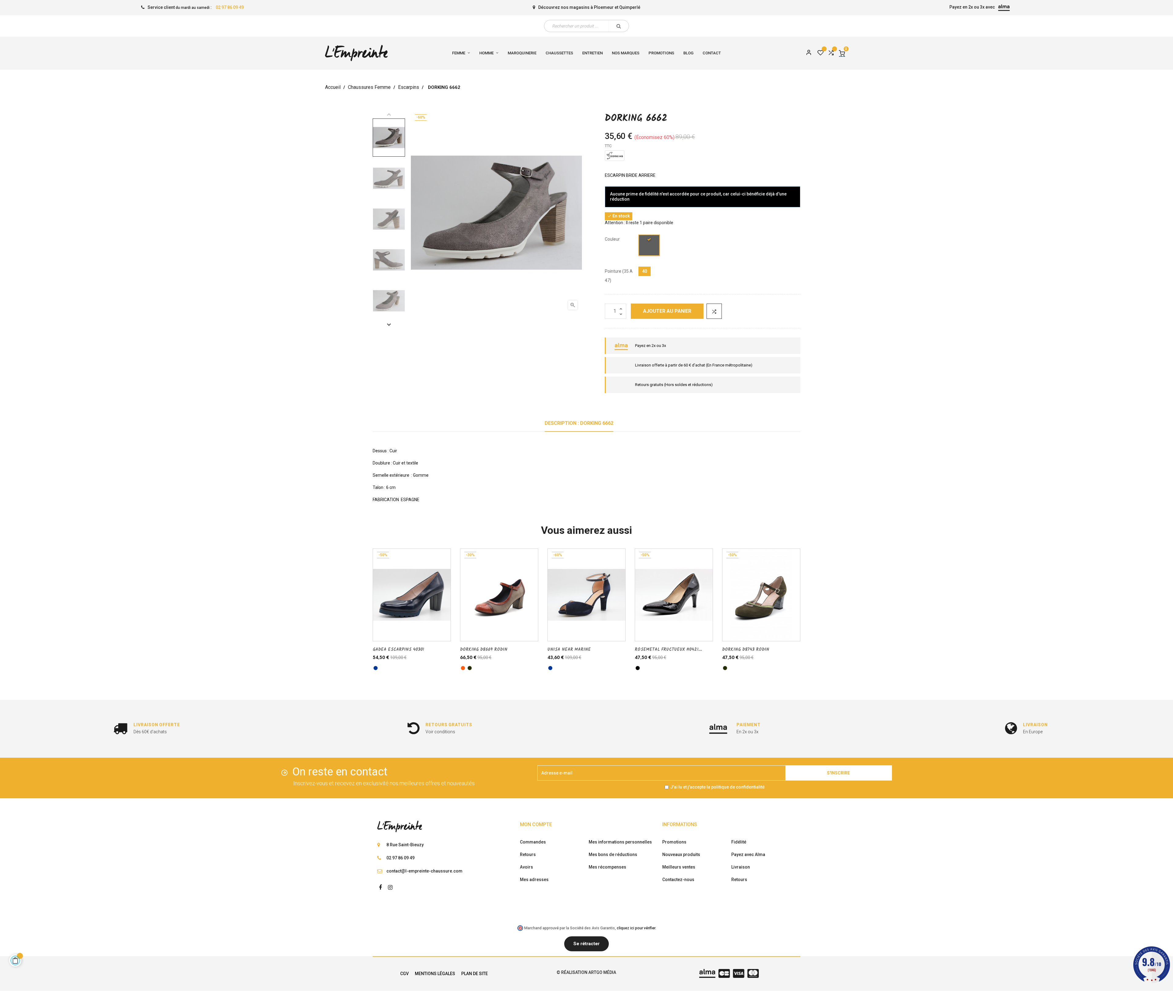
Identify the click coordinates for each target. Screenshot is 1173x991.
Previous (389, 114)
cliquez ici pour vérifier (636, 928)
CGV (404, 973)
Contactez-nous (678, 879)
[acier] (649, 246)
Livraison (740, 867)
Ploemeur (604, 7)
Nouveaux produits (681, 854)
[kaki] (469, 668)
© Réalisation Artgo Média (586, 972)
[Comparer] (831, 53)
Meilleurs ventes (678, 867)
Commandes (533, 842)
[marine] (375, 668)
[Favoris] (820, 53)
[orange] (463, 668)
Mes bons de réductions (613, 854)
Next (389, 324)
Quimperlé (629, 7)
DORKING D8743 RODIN (745, 649)
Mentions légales (435, 973)
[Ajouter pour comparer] (714, 311)
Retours (528, 854)
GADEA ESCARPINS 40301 (398, 649)
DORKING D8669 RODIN (483, 649)
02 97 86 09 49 (230, 7)
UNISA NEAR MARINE (569, 649)
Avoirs (526, 867)
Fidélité (738, 842)
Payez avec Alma (748, 854)
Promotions (674, 842)
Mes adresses (534, 879)
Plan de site (474, 973)
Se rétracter (586, 943)
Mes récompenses (607, 867)
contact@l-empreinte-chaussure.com (424, 871)
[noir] (637, 668)
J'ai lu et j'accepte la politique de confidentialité (717, 787)
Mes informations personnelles (620, 842)
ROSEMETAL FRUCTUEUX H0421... (668, 649)
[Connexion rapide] (806, 53)
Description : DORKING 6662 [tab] (579, 423)
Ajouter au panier (667, 311)
